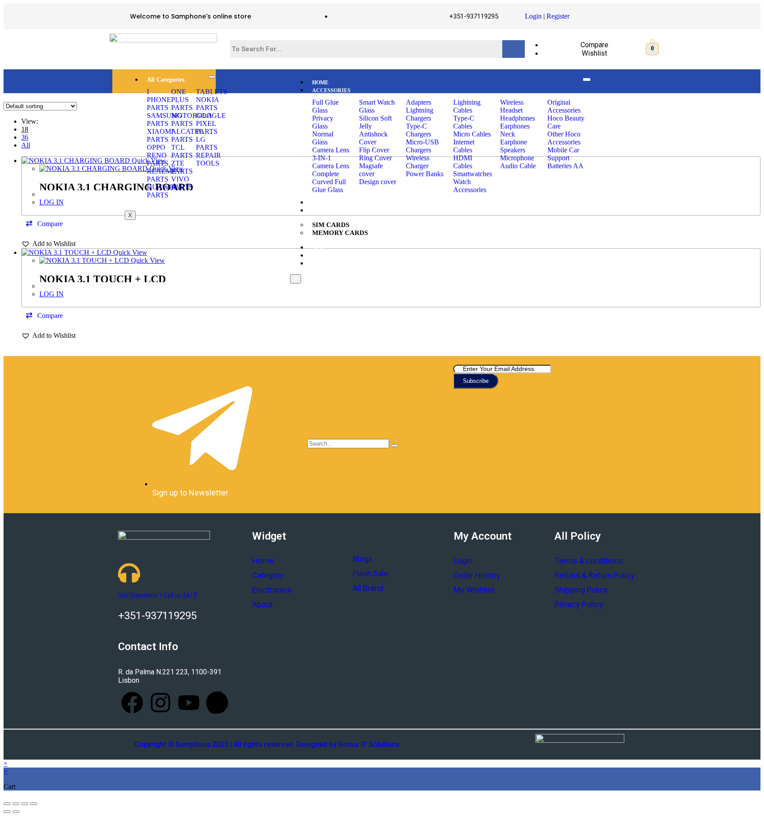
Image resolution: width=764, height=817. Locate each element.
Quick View (129, 252)
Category (268, 575)
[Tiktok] (217, 703)
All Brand (368, 588)
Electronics (272, 589)
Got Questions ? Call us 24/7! (157, 595)
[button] (44, 224)
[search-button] (394, 445)
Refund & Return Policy (594, 575)
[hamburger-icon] (212, 77)
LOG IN (51, 202)
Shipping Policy (581, 589)
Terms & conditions (588, 560)
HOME (320, 82)
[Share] (15, 803)
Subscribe (476, 381)
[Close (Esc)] (7, 803)
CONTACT (325, 264)
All (25, 145)
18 (24, 129)
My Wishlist (474, 589)
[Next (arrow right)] (15, 811)
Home (263, 560)
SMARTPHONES (332, 203)
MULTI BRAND (331, 256)
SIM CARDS (330, 224)
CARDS (321, 211)
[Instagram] (160, 703)
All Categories (165, 79)
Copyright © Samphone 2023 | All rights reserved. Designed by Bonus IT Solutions (267, 744)
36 (24, 137)
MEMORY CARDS (340, 232)
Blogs (363, 559)
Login (533, 16)
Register (557, 16)
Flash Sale (370, 573)
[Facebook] (132, 703)
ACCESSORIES (331, 90)
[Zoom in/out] (33, 803)
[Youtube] (189, 703)
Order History (477, 575)
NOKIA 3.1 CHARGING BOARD (116, 187)
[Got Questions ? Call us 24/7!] (129, 573)
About (262, 604)
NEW (318, 248)
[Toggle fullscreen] (24, 803)
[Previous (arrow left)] (7, 811)
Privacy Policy (578, 604)
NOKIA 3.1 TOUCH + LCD (102, 279)
